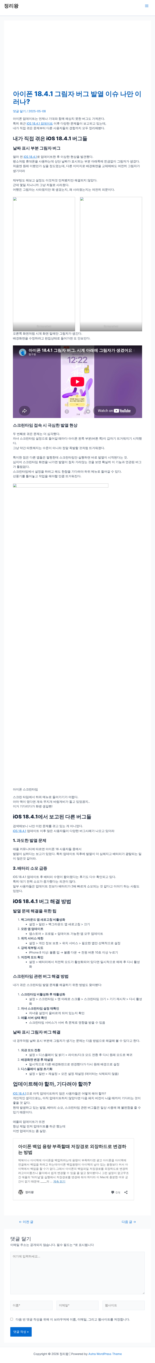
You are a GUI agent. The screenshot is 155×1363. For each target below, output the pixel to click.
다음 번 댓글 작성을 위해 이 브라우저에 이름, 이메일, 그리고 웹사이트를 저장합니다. (73, 1319)
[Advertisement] (77, 59)
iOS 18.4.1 (30, 157)
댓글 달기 (19, 111)
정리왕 (11, 6)
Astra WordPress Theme (105, 1354)
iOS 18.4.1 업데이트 (40, 123)
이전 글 (26, 1222)
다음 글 (129, 1222)
